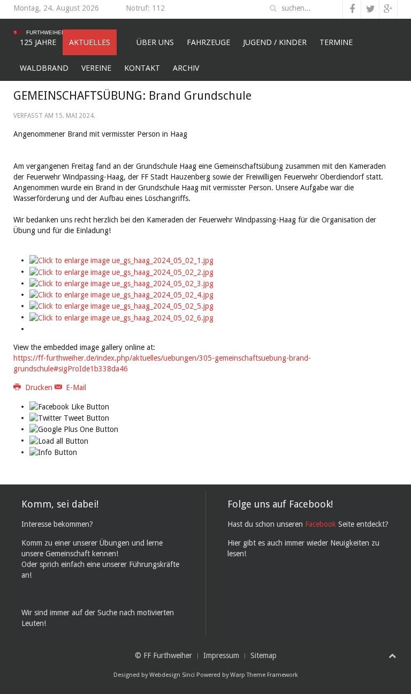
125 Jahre (38, 42)
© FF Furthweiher (163, 655)
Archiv (186, 68)
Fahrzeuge (208, 42)
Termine (336, 42)
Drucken (39, 387)
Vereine (96, 68)
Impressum (221, 655)
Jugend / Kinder (275, 42)
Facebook (320, 524)
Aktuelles (89, 42)
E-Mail (75, 387)
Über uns (155, 42)
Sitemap (263, 655)
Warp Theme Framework (264, 674)
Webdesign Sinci (172, 674)
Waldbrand (44, 68)
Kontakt (142, 68)
